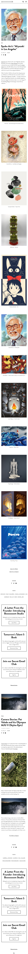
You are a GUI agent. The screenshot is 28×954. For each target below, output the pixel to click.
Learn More (14, 622)
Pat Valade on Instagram (14, 835)
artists (3, 593)
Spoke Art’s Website (14, 569)
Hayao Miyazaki (14, 63)
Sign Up (14, 675)
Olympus (15, 857)
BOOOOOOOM (7, 1)
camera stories (7, 857)
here (22, 68)
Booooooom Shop (14, 648)
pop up (12, 596)
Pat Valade (15, 748)
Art (2, 42)
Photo (2, 715)
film (7, 593)
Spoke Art (3, 61)
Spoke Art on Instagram (14, 571)
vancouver (22, 860)
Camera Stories (5, 728)
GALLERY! (12, 593)
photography (15, 860)
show (15, 596)
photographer (7, 860)
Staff (8, 52)
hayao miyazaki (20, 593)
